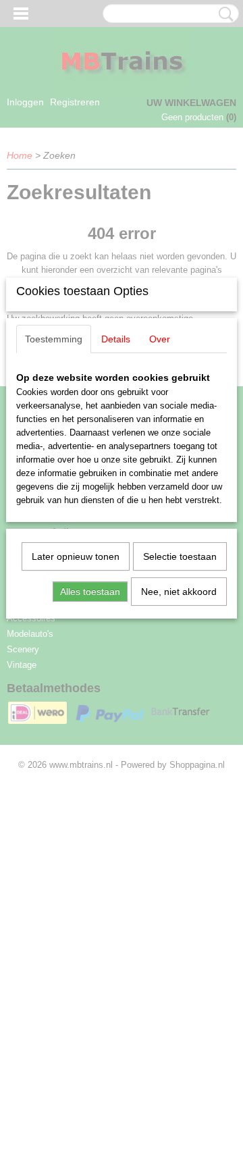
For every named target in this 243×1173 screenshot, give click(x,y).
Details (115, 339)
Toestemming (53, 339)
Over (159, 339)
